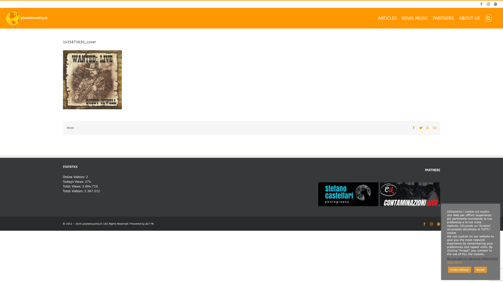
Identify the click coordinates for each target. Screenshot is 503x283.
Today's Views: (74, 182)
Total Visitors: (73, 191)
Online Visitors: (74, 177)
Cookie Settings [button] (459, 269)
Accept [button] (480, 269)
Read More (454, 262)
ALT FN (149, 223)
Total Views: (72, 186)
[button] (488, 18)
